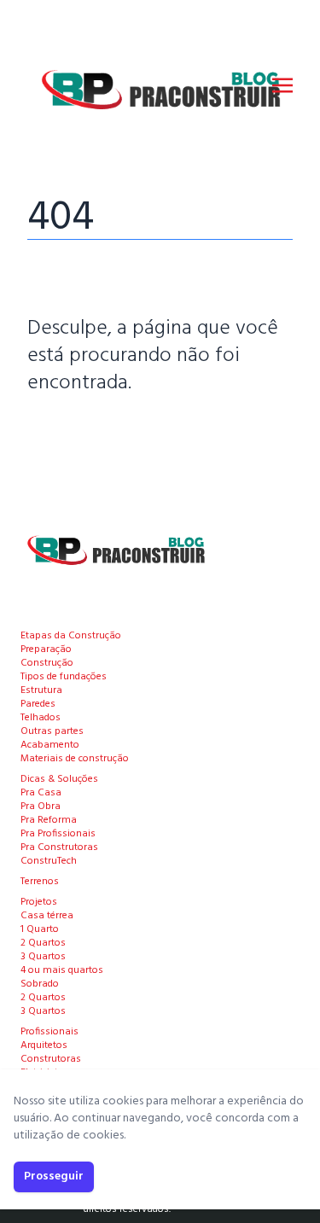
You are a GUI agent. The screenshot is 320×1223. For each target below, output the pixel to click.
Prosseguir (54, 1176)
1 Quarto (39, 929)
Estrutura (41, 690)
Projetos (38, 902)
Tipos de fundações (63, 676)
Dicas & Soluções (59, 779)
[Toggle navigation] (282, 85)
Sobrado (39, 984)
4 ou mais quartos (61, 970)
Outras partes (52, 731)
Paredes (37, 704)
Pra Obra (40, 806)
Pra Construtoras (59, 847)
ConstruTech (48, 861)
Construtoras (50, 1059)
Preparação (46, 649)
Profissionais (49, 1031)
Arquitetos (43, 1045)
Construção (46, 663)
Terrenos (39, 881)
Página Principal (86, 434)
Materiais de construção (74, 758)
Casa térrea (46, 915)
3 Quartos (43, 956)
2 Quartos (43, 943)
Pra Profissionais (58, 833)
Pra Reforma (48, 820)
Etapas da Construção (70, 635)
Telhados (40, 717)
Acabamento (49, 745)
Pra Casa (40, 792)
